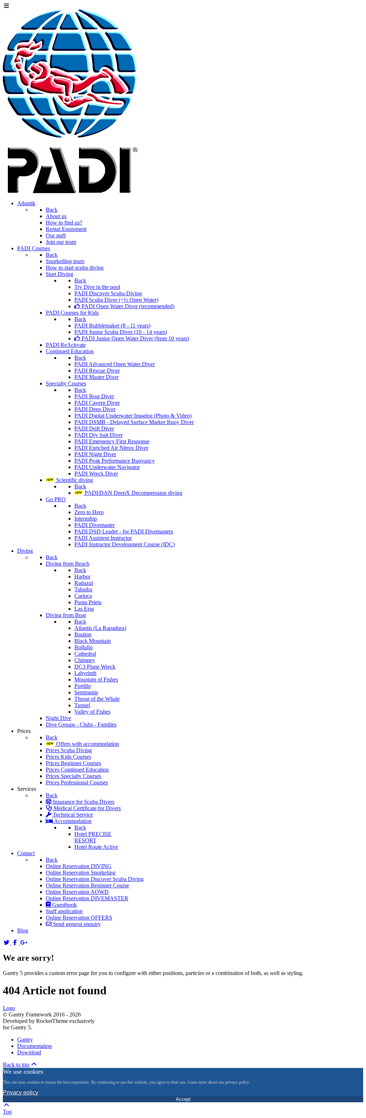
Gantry (25, 1039)
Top (7, 1112)
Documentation (34, 1046)
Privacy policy (20, 1092)
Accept (183, 1099)
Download (29, 1052)
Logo (9, 1008)
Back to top (16, 1065)
